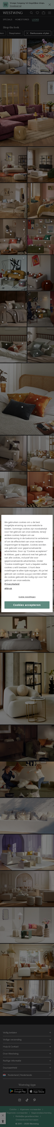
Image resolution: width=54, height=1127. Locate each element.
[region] (27, 563)
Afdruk (8, 588)
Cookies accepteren (27, 605)
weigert (29, 573)
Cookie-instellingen (27, 597)
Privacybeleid (11, 584)
